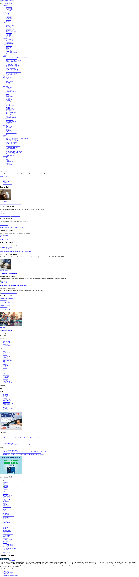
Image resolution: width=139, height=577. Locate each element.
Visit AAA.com (3, 176)
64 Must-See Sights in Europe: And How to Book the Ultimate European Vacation (22, 453)
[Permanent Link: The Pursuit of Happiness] (4, 235)
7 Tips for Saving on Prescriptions (8, 273)
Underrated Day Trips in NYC (13, 65)
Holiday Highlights (7, 360)
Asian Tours (5, 395)
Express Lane (6, 353)
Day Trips (8, 26)
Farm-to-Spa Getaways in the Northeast (10, 216)
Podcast (4, 55)
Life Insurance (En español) (12, 64)
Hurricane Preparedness (11, 73)
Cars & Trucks (9, 7)
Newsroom (5, 549)
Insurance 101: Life (10, 63)
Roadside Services (7, 507)
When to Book (6, 409)
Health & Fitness (9, 47)
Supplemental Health (7, 382)
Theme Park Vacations (11, 37)
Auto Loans (8, 14)
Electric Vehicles (9, 9)
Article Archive (9, 544)
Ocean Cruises (9, 33)
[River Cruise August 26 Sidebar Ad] (8, 293)
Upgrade (8, 82)
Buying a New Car (10, 74)
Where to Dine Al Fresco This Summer (9, 302)
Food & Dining (9, 46)
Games (7, 53)
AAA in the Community (11, 52)
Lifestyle (5, 44)
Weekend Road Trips (10, 68)
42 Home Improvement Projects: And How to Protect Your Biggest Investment (21, 437)
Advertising (5, 550)
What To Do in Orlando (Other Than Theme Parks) (17, 57)
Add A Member (9, 81)
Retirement (8, 20)
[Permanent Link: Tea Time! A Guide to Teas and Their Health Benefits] (1, 223)
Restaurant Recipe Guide (8, 443)
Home (7, 48)
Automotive (5, 5)
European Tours (9, 27)
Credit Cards (9, 18)
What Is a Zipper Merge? (6, 309)
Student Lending (9, 16)
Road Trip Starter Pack (6, 330)
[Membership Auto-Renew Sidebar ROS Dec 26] (11, 429)
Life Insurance (9, 42)
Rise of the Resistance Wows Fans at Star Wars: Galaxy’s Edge (15, 251)
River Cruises (9, 34)
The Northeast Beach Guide (12, 66)
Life (4, 491)
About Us (5, 543)
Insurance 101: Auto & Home (12, 69)
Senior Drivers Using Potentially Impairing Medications (13, 285)
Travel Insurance (9, 43)
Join (7, 78)
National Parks (9, 30)
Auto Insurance (9, 39)
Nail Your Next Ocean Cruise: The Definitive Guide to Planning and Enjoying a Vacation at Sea (25, 454)
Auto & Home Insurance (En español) (14, 70)
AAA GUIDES (6, 552)
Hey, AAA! (5, 76)
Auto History (9, 8)
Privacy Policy (6, 571)
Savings (7, 13)
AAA (4, 351)
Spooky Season (6, 366)
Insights (4, 362)
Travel (4, 22)
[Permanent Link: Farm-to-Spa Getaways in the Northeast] (3, 211)
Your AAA (5, 541)
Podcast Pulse (9, 51)
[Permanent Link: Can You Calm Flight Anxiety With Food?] (5, 200)
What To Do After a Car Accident (13, 60)
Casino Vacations (10, 25)
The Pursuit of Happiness (6, 239)
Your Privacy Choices (8, 572)
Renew (7, 79)
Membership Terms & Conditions (10, 575)
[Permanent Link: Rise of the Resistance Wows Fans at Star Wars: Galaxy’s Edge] (6, 247)
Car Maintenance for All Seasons (13, 72)
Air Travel (8, 23)
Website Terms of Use (8, 573)
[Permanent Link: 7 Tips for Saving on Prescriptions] (5, 269)
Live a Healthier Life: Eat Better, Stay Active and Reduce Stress (17, 444)
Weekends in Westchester (11, 61)
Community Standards (11, 548)
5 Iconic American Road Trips (10, 450)
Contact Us (5, 547)
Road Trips (8, 35)
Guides (4, 56)
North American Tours (11, 31)
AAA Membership (7, 77)
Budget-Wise (9, 21)
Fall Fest (5, 355)
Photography (6, 365)
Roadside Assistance (10, 83)
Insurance (5, 38)
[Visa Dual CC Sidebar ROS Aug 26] (11, 473)
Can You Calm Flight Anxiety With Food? (10, 204)
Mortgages (8, 17)
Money (4, 12)
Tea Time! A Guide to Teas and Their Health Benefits (13, 227)
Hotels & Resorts (10, 29)
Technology (8, 50)
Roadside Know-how (11, 10)
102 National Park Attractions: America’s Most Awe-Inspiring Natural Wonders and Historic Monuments (27, 451)
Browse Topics (9, 545)
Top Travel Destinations (11, 59)
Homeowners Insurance (11, 40)
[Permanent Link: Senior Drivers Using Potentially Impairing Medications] (3, 281)
